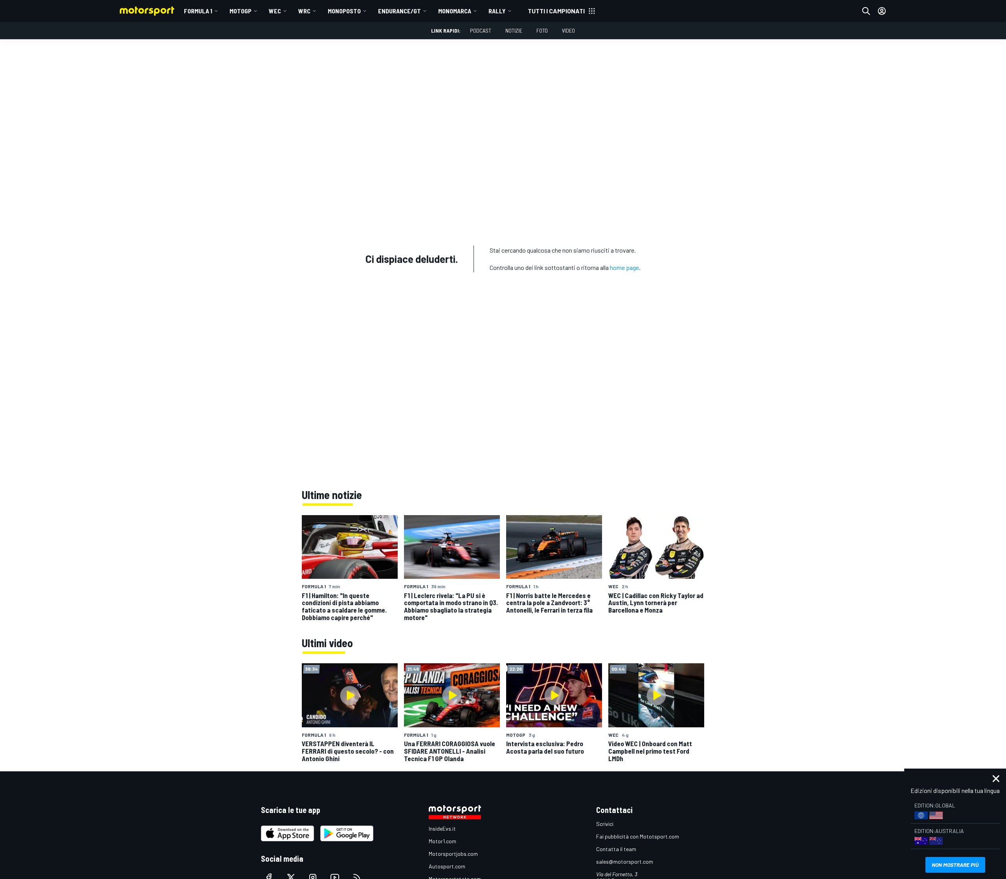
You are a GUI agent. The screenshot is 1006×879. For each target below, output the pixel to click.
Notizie (513, 30)
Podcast (480, 30)
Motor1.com (442, 841)
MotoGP (240, 11)
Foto (542, 30)
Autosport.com (447, 866)
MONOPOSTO (344, 11)
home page (624, 267)
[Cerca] (866, 11)
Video (568, 30)
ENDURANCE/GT (399, 11)
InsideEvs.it (442, 828)
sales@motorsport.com (624, 861)
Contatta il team (616, 849)
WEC (275, 11)
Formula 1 (198, 11)
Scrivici (604, 823)
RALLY (497, 11)
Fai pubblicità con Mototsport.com (637, 836)
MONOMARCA (454, 11)
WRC (304, 11)
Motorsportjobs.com (453, 853)
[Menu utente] (882, 11)
